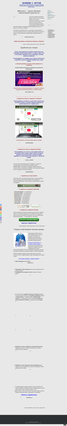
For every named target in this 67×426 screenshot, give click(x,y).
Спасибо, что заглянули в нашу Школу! (50, 12)
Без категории (50, 29)
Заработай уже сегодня (29, 48)
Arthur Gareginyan (39, 422)
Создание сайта (51, 37)
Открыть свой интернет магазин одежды (29, 229)
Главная (49, 10)
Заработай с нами (25, 225)
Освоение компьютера (30, 44)
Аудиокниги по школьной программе (51, 15)
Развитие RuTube (51, 35)
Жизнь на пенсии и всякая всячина (50, 17)
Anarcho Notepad (31, 422)
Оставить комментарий (40, 44)
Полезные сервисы (51, 34)
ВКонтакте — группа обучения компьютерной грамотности (29, 12)
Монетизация (32, 225)
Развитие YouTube (51, 36)
